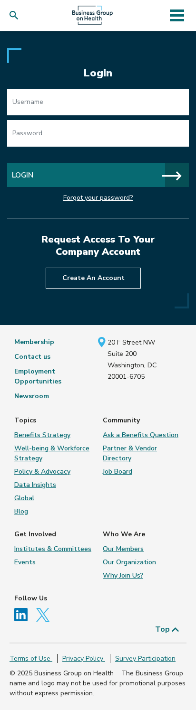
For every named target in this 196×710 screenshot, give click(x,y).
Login (22, 175)
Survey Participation (145, 658)
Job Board (117, 471)
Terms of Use (31, 658)
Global (24, 498)
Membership (34, 341)
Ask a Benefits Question (140, 434)
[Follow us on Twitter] (45, 614)
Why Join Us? (123, 575)
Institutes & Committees (52, 548)
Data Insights (35, 484)
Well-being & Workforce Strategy (51, 453)
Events (25, 562)
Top (163, 629)
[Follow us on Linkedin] (24, 614)
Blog (21, 511)
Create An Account (93, 277)
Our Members (123, 548)
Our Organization (129, 562)
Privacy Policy (83, 658)
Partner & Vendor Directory (130, 453)
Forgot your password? (98, 197)
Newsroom (31, 396)
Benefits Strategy (42, 434)
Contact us (32, 356)
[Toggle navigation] (176, 15)
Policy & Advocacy (42, 471)
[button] (16, 15)
